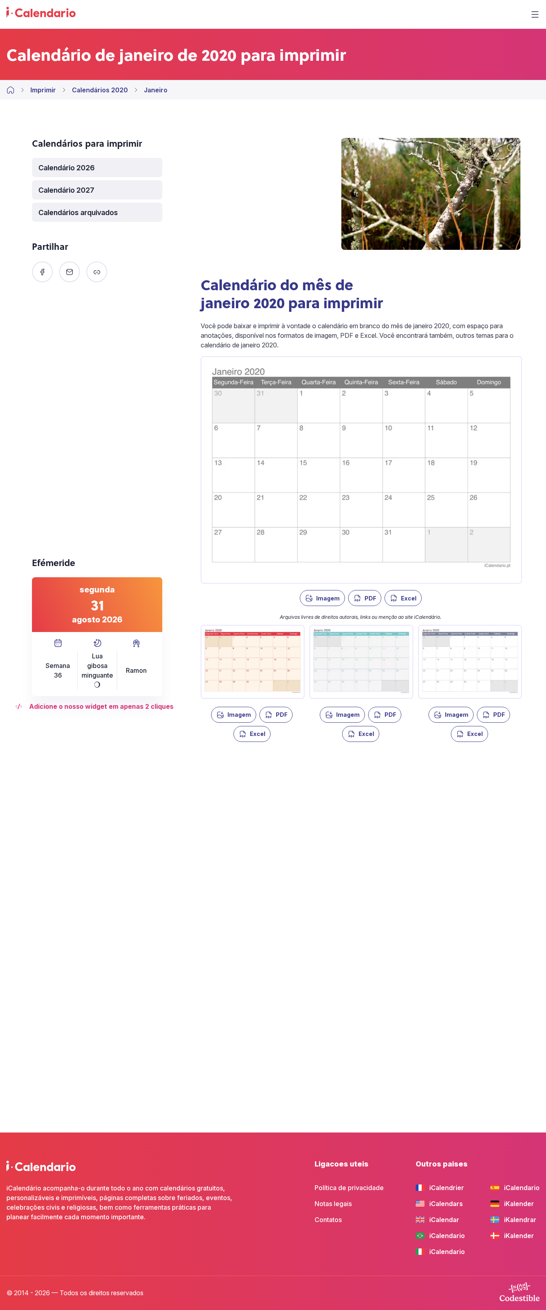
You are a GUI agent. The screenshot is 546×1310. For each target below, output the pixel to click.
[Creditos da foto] (511, 148)
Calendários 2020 (100, 90)
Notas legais (333, 1204)
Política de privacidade (349, 1188)
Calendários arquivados (78, 212)
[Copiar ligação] (96, 271)
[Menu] (535, 14)
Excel (408, 598)
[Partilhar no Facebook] (42, 271)
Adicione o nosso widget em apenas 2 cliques (101, 706)
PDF (370, 598)
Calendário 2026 (66, 168)
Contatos (328, 1220)
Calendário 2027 (66, 190)
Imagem (328, 598)
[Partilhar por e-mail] (69, 271)
